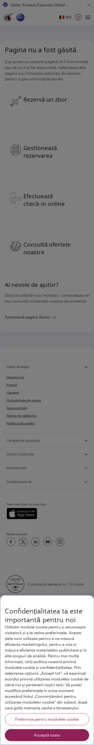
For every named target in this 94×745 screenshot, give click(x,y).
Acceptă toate (47, 735)
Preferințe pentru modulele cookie (47, 719)
